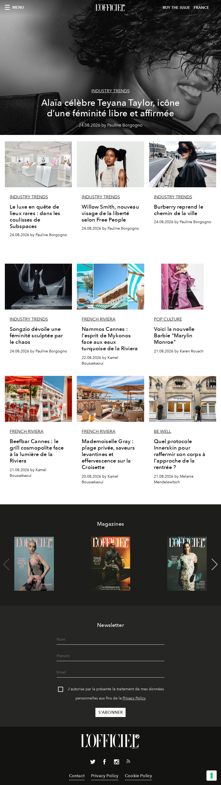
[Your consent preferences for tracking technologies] (211, 775)
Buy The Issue (176, 7)
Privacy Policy (134, 698)
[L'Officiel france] (110, 8)
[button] (214, 564)
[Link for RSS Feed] (128, 762)
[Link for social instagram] (116, 763)
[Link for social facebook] (104, 763)
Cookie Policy (138, 775)
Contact (77, 775)
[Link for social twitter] (92, 763)
